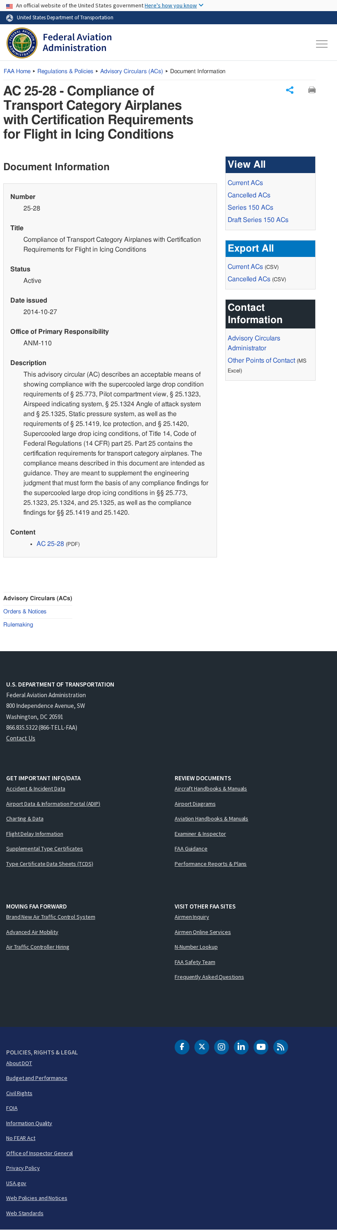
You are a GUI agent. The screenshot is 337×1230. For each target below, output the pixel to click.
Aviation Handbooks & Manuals (211, 818)
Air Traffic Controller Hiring (37, 946)
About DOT (19, 1063)
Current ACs (245, 183)
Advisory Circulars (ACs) (37, 598)
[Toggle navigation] (322, 44)
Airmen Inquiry (192, 916)
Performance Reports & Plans (211, 863)
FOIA (12, 1108)
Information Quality (29, 1123)
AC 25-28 (50, 544)
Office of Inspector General (39, 1153)
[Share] (289, 90)
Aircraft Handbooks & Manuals (211, 788)
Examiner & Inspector (200, 833)
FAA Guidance (191, 848)
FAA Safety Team (195, 962)
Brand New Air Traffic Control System (50, 916)
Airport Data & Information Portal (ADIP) (53, 803)
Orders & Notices (24, 612)
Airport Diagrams (195, 803)
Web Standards (25, 1213)
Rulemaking (18, 625)
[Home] (59, 44)
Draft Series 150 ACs (258, 220)
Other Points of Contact (261, 360)
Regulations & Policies (65, 71)
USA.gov (16, 1183)
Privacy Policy (23, 1168)
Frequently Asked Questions (209, 976)
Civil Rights (19, 1093)
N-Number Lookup (196, 946)
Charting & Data (25, 818)
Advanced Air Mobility (32, 932)
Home (17, 71)
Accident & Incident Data (35, 788)
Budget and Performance (36, 1078)
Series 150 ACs (250, 207)
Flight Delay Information (34, 833)
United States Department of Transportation (65, 17)
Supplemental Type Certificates (44, 848)
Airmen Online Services (203, 932)
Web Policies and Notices (36, 1198)
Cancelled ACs (249, 195)
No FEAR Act (20, 1138)
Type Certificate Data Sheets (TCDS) (49, 863)
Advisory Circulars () (131, 71)
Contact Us (20, 738)
